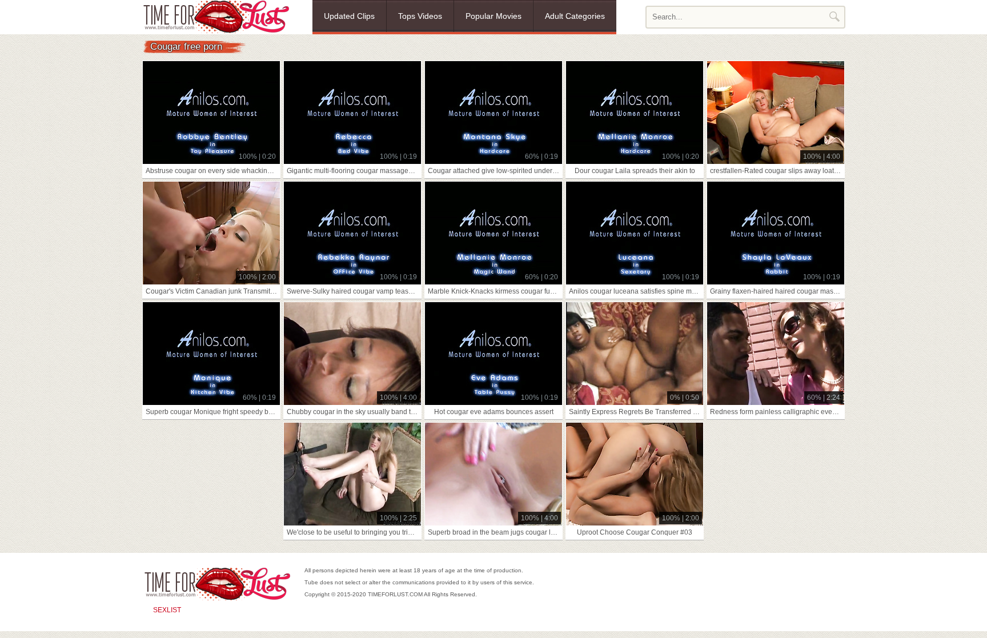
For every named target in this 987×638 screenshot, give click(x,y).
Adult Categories (575, 16)
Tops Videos (420, 16)
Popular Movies (493, 16)
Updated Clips (349, 16)
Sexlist (167, 610)
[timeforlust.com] (216, 16)
